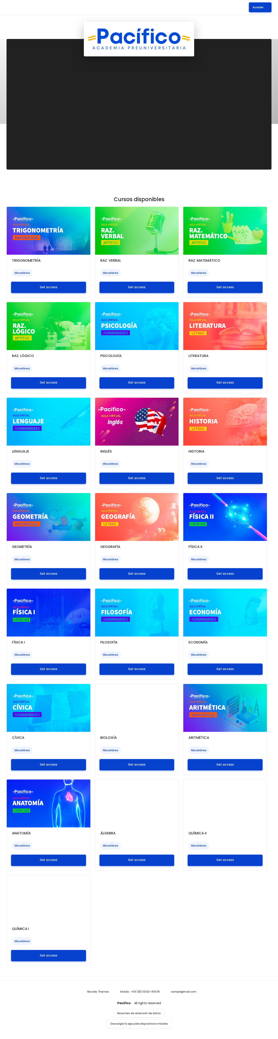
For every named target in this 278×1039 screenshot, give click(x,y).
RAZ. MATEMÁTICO (204, 260)
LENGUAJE (20, 451)
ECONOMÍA (198, 642)
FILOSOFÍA (108, 642)
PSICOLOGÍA (111, 355)
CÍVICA (18, 737)
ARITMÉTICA (199, 737)
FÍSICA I (18, 642)
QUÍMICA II (198, 833)
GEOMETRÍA (22, 546)
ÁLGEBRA (108, 833)
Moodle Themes (98, 992)
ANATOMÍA (21, 833)
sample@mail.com (183, 992)
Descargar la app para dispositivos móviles (139, 1024)
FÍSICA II (195, 546)
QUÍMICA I (20, 928)
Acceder (258, 7)
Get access (48, 287)
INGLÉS (106, 451)
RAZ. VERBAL (110, 260)
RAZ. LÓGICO (23, 355)
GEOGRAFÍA (110, 546)
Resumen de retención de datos (139, 1013)
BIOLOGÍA (108, 737)
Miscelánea (22, 273)
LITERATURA (198, 355)
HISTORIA (196, 451)
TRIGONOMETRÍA (26, 260)
